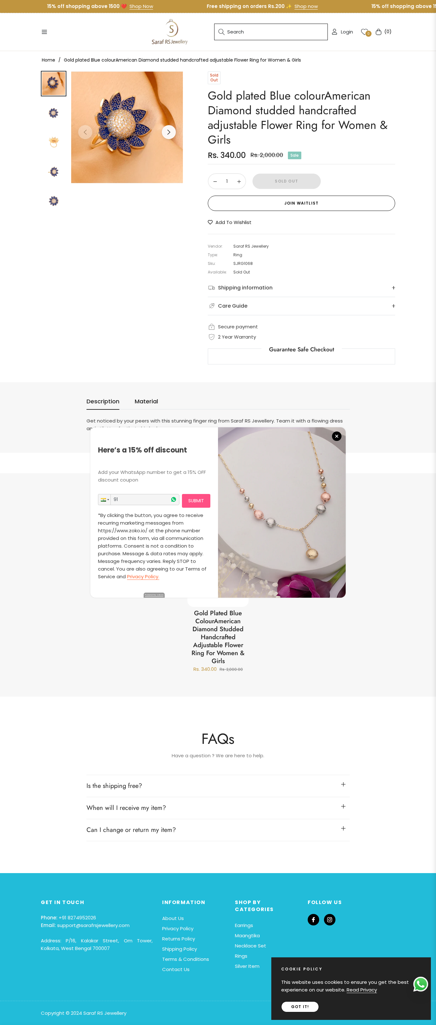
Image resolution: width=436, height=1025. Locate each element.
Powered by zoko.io (154, 595)
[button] (104, 499)
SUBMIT (196, 501)
